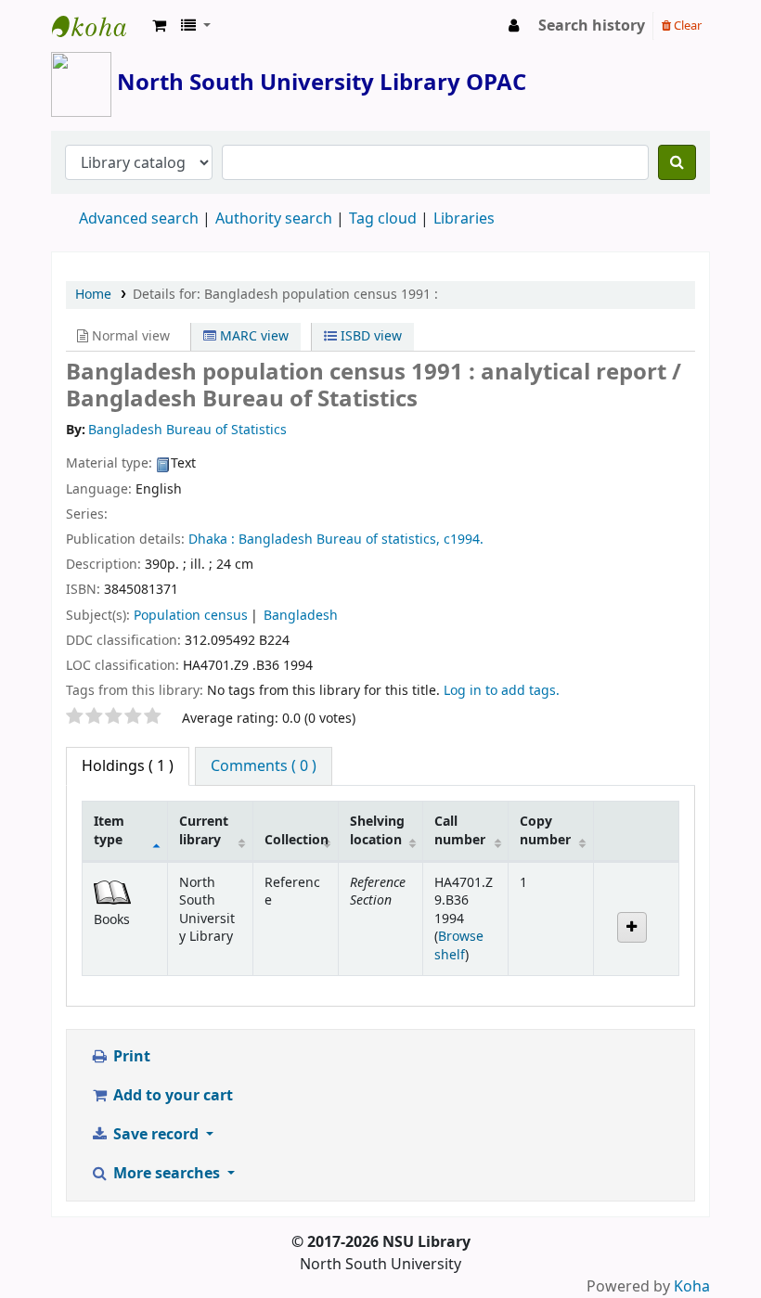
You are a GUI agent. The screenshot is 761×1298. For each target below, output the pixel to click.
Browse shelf (459, 945)
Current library (203, 830)
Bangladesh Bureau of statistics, (339, 539)
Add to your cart (171, 1096)
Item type (109, 830)
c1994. (464, 539)
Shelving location (377, 830)
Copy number (545, 830)
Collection (296, 840)
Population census (191, 615)
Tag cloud (383, 219)
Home (93, 294)
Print (130, 1057)
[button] (159, 26)
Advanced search (139, 219)
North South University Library (98, 26)
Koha (692, 1287)
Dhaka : (211, 539)
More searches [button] (167, 1174)
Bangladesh (301, 615)
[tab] (263, 766)
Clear (686, 25)
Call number (459, 830)
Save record (156, 1135)
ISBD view (369, 336)
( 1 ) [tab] (128, 766)
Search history (591, 26)
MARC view (252, 336)
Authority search (273, 219)
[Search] (677, 162)
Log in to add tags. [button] (502, 690)
